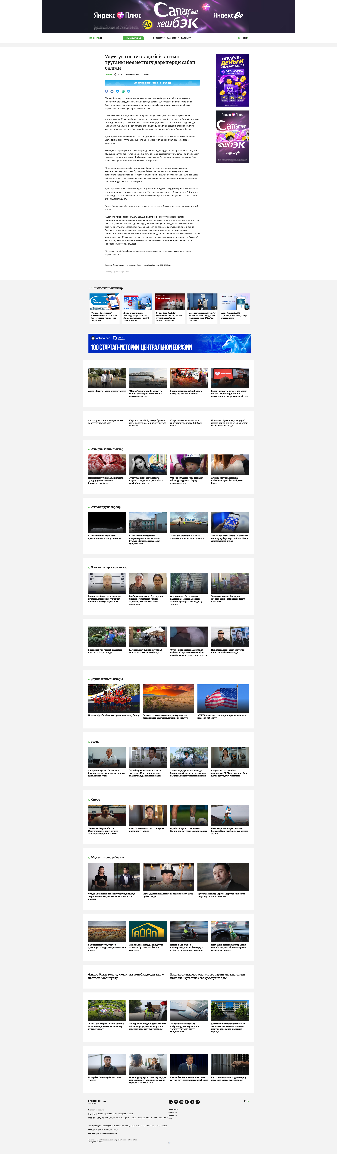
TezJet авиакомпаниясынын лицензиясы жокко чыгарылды (187, 537)
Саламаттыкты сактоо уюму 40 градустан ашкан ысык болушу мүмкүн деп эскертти (165, 716)
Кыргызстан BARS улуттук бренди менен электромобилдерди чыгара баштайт (147, 423)
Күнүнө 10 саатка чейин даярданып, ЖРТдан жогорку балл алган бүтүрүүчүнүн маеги (229, 773)
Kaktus (146, 74)
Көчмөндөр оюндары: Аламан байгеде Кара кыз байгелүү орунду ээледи (229, 831)
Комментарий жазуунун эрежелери (102, 1134)
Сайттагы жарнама (96, 1110)
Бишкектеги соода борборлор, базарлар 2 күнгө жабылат (186, 392)
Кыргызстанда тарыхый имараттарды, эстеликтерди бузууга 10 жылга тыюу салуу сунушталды (144, 539)
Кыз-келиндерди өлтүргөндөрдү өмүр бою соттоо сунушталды (228, 1078)
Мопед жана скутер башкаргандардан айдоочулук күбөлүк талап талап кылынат (186, 947)
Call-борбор (173, 38)
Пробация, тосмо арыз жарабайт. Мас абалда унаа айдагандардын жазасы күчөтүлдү (228, 947)
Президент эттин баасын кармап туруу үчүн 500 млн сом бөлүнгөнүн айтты (105, 480)
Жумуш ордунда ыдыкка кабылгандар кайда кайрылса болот (227, 480)
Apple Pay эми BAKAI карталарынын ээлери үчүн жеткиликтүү (234, 315)
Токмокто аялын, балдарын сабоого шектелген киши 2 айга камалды (228, 599)
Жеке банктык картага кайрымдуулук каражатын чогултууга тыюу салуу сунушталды (184, 1027)
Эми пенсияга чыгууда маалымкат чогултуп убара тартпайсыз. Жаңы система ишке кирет (229, 538)
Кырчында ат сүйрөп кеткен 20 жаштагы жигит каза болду (145, 651)
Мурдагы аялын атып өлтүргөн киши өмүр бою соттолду (227, 651)
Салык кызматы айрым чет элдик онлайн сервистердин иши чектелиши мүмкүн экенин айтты (229, 394)
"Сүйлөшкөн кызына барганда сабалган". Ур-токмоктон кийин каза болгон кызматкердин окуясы (188, 652)
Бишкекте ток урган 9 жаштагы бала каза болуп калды (105, 651)
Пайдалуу (186, 38)
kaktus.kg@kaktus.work (107, 1114)
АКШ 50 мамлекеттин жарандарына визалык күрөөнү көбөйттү (221, 716)
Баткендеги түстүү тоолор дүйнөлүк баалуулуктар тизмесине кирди (107, 947)
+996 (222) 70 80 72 (144, 1118)
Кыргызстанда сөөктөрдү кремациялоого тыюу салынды (105, 537)
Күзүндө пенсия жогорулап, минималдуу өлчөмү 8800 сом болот (186, 423)
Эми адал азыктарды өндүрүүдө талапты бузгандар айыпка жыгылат (146, 947)
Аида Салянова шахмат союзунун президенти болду (146, 829)
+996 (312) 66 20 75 (125, 1114)
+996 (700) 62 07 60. (163, 265)
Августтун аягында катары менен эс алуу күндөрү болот (106, 421)
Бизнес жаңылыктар (108, 288)
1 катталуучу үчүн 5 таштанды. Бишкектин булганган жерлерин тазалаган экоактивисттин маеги (188, 773)
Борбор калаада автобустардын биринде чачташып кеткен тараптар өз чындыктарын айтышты (146, 600)
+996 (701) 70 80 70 (160, 1118)
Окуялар (108, 74)
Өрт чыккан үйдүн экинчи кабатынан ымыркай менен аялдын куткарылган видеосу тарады (186, 600)
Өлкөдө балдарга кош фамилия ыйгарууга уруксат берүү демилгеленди (186, 480)
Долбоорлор (159, 38)
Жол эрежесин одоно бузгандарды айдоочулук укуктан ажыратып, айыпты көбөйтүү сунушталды (147, 1026)
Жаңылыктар (132, 38)
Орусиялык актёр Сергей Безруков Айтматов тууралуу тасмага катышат (221, 895)
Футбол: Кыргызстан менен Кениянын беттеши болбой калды (188, 829)
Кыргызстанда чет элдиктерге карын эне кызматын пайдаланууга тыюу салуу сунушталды (207, 976)
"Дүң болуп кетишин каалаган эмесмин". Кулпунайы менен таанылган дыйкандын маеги (145, 773)
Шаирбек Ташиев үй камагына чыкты (104, 1078)
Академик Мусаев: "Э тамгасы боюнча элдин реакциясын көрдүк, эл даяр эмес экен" (107, 773)
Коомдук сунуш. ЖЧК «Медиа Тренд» (103, 1130)
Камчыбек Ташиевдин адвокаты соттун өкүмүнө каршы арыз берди (189, 1078)
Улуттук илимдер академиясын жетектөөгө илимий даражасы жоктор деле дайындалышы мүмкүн (228, 1027)
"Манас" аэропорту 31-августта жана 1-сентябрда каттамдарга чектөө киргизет (145, 394)
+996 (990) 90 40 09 (112, 1118)
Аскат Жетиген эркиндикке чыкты (107, 391)
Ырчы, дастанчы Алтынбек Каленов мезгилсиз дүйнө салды (168, 895)
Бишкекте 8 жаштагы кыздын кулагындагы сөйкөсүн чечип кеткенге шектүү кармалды (104, 599)
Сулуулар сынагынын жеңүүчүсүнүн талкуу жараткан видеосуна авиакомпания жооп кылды (111, 896)
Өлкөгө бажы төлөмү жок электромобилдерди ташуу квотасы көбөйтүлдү (126, 976)
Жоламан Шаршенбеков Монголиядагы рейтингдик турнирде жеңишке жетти (103, 831)
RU (245, 1101)
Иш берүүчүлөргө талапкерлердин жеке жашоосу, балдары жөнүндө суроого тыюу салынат (147, 1080)
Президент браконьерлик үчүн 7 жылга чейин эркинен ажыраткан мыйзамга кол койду (229, 423)
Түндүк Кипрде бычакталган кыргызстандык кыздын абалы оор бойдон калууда (146, 480)
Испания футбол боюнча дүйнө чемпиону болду (113, 715)
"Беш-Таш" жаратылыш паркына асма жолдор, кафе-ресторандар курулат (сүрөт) (106, 1026)
